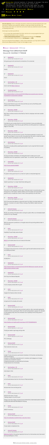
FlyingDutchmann (12, 90)
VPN (32, 38)
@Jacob (6, 240)
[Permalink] (22, 59)
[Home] (3, 15)
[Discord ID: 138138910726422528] (5, 245)
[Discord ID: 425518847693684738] (5, 110)
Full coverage (10, 9)
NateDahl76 (11, 57)
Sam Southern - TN (12, 82)
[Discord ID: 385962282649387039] (5, 209)
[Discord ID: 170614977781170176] (5, 229)
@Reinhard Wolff (8, 434)
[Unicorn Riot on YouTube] (20, 11)
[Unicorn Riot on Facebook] (14, 11)
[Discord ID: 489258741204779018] (5, 58)
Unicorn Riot (10, 2)
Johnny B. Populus (12, 209)
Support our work (21, 9)
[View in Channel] (20, 59)
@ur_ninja (9, 11)
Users (14, 15)
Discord (6, 48)
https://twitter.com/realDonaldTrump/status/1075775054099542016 (20, 322)
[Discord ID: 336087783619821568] (5, 352)
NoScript (38, 36)
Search (19, 15)
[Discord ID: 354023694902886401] (5, 91)
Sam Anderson (11, 100)
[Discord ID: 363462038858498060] (5, 82)
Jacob (9, 228)
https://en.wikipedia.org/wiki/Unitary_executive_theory (17, 417)
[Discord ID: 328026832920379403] (5, 100)
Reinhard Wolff (14, 48)
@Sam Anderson (16, 86)
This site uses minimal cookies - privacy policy (25, 443)
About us (31, 9)
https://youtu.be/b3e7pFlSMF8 (11, 165)
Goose (9, 351)
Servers (9, 15)
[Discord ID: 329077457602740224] (5, 162)
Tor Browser (26, 38)
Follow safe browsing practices (12, 36)
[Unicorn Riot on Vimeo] (17, 11)
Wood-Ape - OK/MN (12, 109)
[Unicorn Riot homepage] (3, 3)
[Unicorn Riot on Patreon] (23, 11)
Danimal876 (11, 161)
